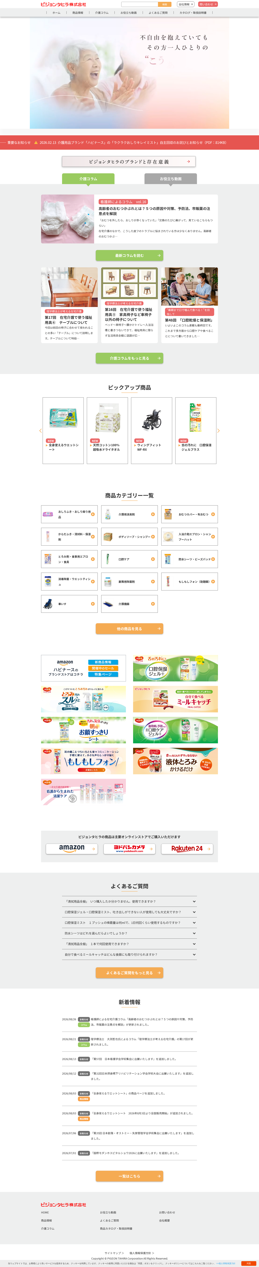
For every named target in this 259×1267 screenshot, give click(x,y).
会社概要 (164, 1220)
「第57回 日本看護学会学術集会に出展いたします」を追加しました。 (134, 1059)
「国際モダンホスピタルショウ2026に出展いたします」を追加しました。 (135, 1153)
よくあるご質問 (158, 13)
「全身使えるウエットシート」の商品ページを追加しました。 (128, 1093)
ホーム (56, 13)
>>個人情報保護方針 (225, 1263)
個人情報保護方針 (140, 1253)
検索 (164, 4)
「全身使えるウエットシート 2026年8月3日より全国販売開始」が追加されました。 (142, 1113)
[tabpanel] (129, 73)
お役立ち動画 (129, 13)
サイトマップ (113, 1253)
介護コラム (102, 13)
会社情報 (184, 4)
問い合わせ (206, 4)
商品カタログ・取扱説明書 (116, 1228)
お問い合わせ (167, 1212)
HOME (45, 1212)
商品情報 (77, 13)
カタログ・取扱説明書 (193, 13)
